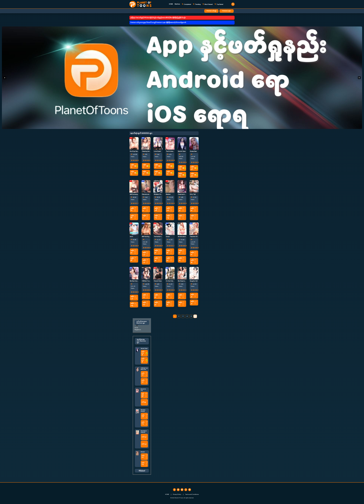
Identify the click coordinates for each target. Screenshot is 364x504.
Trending (198, 4)
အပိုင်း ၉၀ (180, 252)
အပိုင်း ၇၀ (144, 173)
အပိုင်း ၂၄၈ (192, 168)
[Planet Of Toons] (140, 4)
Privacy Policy (177, 494)
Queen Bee (193, 151)
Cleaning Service (147, 151)
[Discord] (189, 489)
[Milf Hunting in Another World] (146, 229)
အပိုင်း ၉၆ (132, 259)
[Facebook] (174, 489)
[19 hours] (137, 166)
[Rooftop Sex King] (134, 143)
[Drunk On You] (137, 390)
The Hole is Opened (144, 431)
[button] (182, 77)
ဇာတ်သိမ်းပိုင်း (143, 395)
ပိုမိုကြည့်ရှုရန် (142, 471)
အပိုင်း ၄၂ (192, 217)
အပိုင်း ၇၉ (192, 261)
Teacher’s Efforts (195, 237)
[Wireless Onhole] (158, 186)
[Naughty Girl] (194, 273)
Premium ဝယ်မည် (211, 11)
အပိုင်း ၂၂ (180, 217)
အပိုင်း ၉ (144, 209)
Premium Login (226, 11)
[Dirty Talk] (194, 186)
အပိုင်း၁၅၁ (144, 437)
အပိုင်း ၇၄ (132, 166)
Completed (187, 4)
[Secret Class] (182, 143)
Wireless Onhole (159, 194)
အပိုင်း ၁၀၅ (156, 217)
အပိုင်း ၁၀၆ (156, 209)
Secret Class (182, 151)
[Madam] (170, 186)
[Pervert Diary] (158, 273)
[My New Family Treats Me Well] (134, 273)
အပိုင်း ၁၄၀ (144, 304)
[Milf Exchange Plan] (134, 186)
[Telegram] (182, 489)
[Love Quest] (158, 143)
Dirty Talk (193, 194)
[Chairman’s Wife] (182, 186)
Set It (131, 237)
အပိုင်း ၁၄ (168, 173)
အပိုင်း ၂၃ (180, 209)
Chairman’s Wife (183, 194)
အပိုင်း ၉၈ (168, 252)
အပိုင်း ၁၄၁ (144, 296)
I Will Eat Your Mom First (149, 281)
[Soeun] (170, 229)
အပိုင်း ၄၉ (156, 259)
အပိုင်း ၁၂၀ (144, 261)
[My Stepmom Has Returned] (182, 273)
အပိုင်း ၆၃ (168, 304)
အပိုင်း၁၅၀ (144, 444)
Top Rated (219, 4)
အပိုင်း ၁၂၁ (144, 254)
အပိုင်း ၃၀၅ (180, 168)
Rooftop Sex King (135, 151)
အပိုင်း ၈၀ (192, 254)
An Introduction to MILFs (185, 237)
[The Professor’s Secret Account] (170, 143)
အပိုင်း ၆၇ (132, 209)
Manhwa (177, 4)
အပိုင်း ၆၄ (168, 296)
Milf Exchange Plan (135, 194)
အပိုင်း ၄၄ (180, 296)
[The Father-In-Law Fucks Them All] (158, 229)
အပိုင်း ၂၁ (156, 166)
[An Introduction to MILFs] (182, 229)
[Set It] (134, 229)
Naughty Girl (194, 281)
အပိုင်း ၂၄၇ (192, 175)
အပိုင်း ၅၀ (156, 252)
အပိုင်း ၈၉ (180, 259)
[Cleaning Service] (146, 143)
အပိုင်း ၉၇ (132, 252)
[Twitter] (178, 489)
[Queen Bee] (194, 143)
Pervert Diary (158, 281)
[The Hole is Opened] (137, 432)
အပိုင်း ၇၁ (144, 166)
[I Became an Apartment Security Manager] (146, 186)
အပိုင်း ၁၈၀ (168, 209)
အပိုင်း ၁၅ (168, 166)
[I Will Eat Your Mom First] (146, 273)
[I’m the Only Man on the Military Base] (170, 273)
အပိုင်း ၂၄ (192, 296)
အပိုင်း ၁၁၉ (132, 304)
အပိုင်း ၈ (144, 217)
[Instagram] (185, 489)
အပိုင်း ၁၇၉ (168, 217)
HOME (171, 4)
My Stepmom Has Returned (186, 281)
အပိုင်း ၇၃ (132, 173)
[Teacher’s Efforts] (194, 229)
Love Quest (157, 151)
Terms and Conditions (192, 494)
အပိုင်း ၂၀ (156, 173)
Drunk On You (143, 389)
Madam (168, 194)
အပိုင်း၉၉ (144, 402)
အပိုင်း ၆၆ (132, 217)
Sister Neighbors (138, 329)
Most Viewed (208, 4)
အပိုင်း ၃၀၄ (180, 175)
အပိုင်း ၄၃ (192, 209)
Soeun (168, 237)
